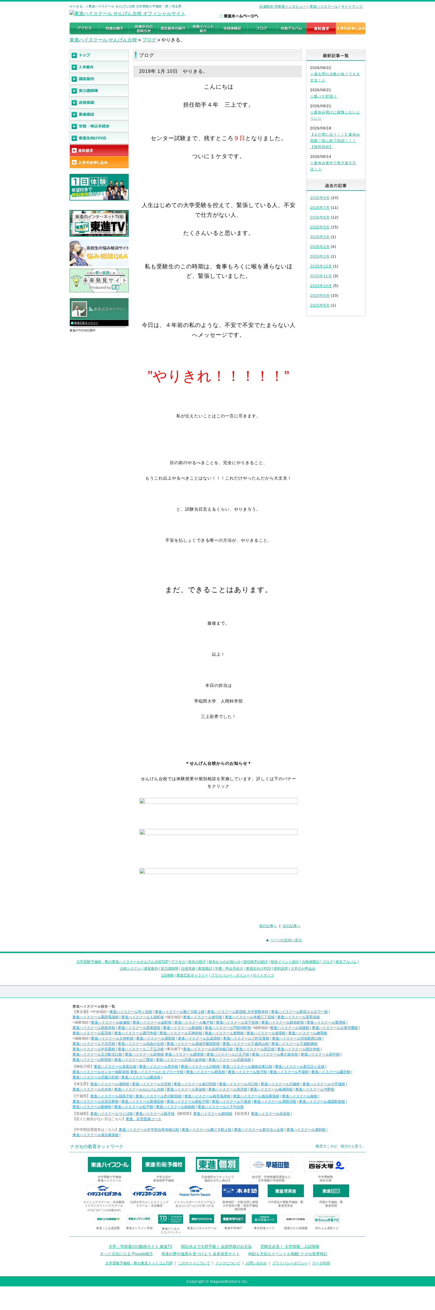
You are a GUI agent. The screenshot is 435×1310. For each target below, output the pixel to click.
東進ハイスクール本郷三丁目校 (250, 1017)
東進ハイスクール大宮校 (151, 1084)
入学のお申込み (303, 968)
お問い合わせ (256, 1263)
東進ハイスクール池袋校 (289, 1028)
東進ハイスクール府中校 (320, 1054)
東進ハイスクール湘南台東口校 (247, 1066)
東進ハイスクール (324, 6)
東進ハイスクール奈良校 (270, 1114)
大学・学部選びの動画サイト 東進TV (141, 1246)
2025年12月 (321, 266)
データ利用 (321, 1263)
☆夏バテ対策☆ (323, 96)
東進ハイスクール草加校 (186, 1089)
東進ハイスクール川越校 (280, 1084)
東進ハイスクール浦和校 (109, 1084)
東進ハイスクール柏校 (300, 1096)
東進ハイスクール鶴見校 (205, 1072)
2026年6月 (320, 217)
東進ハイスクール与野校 (314, 1089)
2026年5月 (320, 227)
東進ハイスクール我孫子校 (111, 1096)
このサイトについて (194, 1263)
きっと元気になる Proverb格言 (126, 1254)
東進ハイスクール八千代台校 (221, 1107)
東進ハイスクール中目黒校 (93, 1049)
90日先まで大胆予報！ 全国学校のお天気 (216, 1246)
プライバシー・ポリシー (230, 975)
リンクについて (227, 1263)
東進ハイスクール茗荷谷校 (298, 1017)
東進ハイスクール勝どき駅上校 (179, 1012)
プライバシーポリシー (290, 1263)
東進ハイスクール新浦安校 (142, 1101)
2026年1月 (320, 256)
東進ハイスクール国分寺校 (298, 1049)
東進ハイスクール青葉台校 (115, 1066)
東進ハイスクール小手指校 (323, 1084)
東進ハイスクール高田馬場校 (95, 1017)
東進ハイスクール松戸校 (133, 1107)
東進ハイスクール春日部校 (195, 1084)
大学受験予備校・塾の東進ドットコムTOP (139, 1263)
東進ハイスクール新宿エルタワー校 (299, 1012)
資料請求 (281, 968)
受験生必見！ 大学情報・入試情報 (289, 1246)
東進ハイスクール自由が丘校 (141, 1044)
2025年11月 (321, 276)
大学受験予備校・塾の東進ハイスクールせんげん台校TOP (122, 962)
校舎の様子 (197, 962)
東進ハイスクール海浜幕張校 (256, 1096)
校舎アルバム (346, 962)
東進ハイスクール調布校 (184, 1054)
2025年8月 (320, 305)
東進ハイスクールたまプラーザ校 (156, 1072)
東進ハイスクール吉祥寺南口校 (208, 1049)
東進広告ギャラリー (86, 322)
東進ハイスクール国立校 (255, 1049)
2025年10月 (321, 286)
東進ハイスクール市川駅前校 (159, 1096)
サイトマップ (351, 6)
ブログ (149, 39)
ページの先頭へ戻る (286, 940)
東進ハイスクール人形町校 (142, 1017)
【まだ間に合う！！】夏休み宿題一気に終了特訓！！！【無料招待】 (335, 140)
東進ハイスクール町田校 (92, 1060)
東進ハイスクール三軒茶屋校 (246, 1038)
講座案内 (151, 968)
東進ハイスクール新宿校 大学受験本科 (237, 1012)
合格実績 (188, 968)
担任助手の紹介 (255, 962)
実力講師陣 (169, 968)
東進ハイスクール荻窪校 (92, 1033)
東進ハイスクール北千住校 (237, 1022)
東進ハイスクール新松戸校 (188, 1101)
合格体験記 (311, 962)
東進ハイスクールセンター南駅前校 (100, 1072)
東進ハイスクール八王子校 (228, 1054)
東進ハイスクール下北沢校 (93, 1044)
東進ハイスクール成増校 (266, 1033)
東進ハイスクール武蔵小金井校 (181, 1060)
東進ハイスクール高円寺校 (135, 1033)
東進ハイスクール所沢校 (227, 1089)
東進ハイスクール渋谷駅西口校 (297, 1038)
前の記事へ (268, 926)
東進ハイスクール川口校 (238, 1084)
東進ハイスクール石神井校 (181, 1033)
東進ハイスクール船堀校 (182, 1028)
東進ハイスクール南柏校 (175, 1107)
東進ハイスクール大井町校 (112, 1038)
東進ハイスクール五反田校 (199, 1038)
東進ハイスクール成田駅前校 (322, 1101)
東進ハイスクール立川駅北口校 (97, 1054)
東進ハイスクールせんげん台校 (139, 1089)
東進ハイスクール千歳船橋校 (294, 1044)
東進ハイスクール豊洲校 (326, 1022)
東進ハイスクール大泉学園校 (335, 1028)
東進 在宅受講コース (143, 1119)
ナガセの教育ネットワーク (96, 1146)
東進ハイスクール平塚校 (289, 1072)
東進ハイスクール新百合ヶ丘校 (300, 1066)
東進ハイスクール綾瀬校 (110, 1022)
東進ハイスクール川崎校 (200, 1066)
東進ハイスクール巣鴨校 (224, 1033)
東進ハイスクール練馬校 (307, 1033)
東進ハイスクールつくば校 (111, 1114)
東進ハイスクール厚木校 (158, 1066)
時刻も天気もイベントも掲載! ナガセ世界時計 (288, 1254)
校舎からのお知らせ (225, 962)
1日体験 (167, 975)
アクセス (178, 962)
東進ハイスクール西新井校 (93, 1028)
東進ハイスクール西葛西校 (139, 1028)
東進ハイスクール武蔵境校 (229, 1060)
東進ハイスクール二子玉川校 (141, 1049)
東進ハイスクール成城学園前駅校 (193, 1044)
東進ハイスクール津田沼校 (275, 1101)
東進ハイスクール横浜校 (140, 1077)
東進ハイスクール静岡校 (212, 1114)
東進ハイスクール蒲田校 (155, 1038)
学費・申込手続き (229, 968)
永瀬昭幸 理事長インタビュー (282, 6)
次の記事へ (291, 926)
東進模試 (205, 968)
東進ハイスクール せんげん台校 (103, 39)
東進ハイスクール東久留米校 (275, 1054)
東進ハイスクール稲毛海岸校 (207, 1096)
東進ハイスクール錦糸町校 (282, 1022)
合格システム (130, 968)
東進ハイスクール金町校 (152, 1022)
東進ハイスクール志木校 (92, 1089)
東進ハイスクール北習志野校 (95, 1101)
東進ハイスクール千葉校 (231, 1101)
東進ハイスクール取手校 (155, 1114)
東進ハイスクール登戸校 (247, 1072)
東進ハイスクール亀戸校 (193, 1022)
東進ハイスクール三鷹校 (133, 1060)
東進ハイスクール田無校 (144, 1054)
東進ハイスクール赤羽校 (202, 1017)
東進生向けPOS (258, 968)
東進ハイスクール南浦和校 (271, 1089)
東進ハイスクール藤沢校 (330, 1072)
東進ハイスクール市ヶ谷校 (130, 1012)
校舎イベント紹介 (285, 962)
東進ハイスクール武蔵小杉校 (95, 1077)
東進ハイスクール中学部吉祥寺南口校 (149, 1130)
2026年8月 (320, 198)
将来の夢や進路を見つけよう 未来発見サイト (201, 1254)
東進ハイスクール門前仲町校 (228, 1028)
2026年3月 (320, 237)
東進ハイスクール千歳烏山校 (246, 1044)
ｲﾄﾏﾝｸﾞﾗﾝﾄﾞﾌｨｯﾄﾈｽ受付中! (104, 1210)
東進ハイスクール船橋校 (92, 1107)
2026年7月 (320, 208)
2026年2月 (320, 247)
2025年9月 (320, 296)
